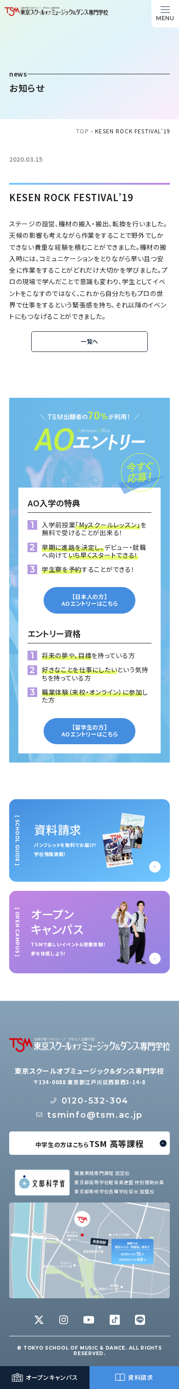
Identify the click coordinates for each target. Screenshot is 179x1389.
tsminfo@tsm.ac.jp (95, 1115)
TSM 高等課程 (89, 1143)
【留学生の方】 (90, 730)
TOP (82, 131)
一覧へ (89, 341)
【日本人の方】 (90, 600)
